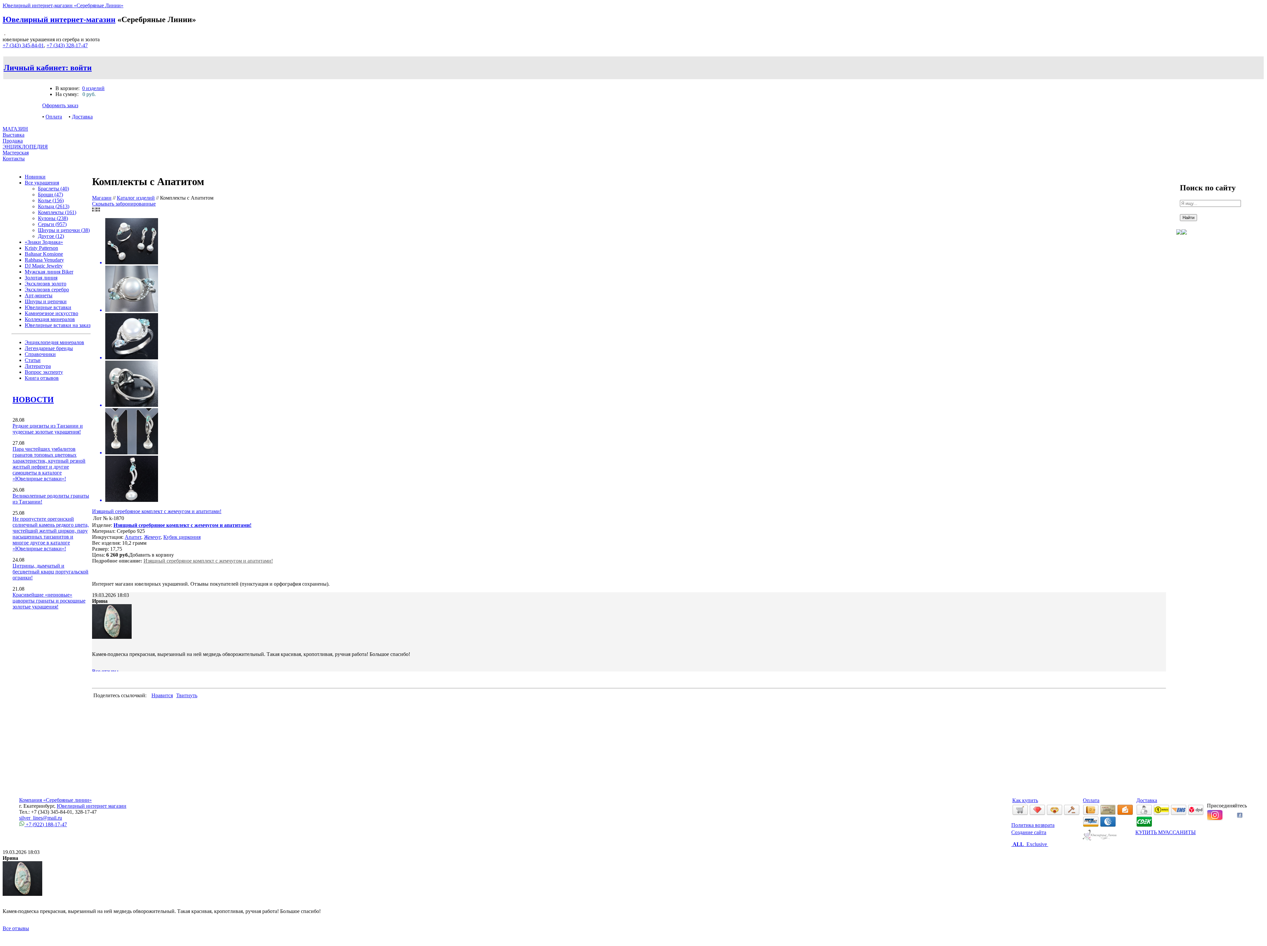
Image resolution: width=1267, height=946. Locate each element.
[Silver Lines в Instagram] (1215, 819)
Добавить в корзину (151, 555)
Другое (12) (51, 236)
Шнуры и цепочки (46, 301)
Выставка (13, 138)
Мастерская (16, 152)
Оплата (54, 116)
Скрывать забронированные (124, 204)
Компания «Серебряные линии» (55, 800)
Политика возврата (1033, 825)
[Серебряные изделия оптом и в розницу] (1100, 839)
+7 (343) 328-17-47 (67, 45)
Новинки (35, 176)
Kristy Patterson (41, 248)
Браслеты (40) (53, 188)
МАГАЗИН (15, 129)
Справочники (40, 354)
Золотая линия (41, 277)
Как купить (1025, 800)
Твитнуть (186, 695)
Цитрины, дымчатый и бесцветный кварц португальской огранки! (50, 571)
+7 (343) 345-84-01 (23, 45)
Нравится (162, 695)
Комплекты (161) (57, 212)
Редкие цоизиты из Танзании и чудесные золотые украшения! (48, 429)
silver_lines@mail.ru (40, 818)
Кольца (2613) (53, 206)
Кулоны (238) (53, 218)
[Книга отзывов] (1179, 239)
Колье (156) (51, 200)
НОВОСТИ (33, 399)
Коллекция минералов (50, 319)
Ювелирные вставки (48, 307)
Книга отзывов (42, 378)
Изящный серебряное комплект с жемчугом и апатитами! (156, 511)
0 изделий (93, 88)
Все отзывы (105, 671)
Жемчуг (152, 537)
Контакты (14, 158)
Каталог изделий (136, 198)
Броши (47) (50, 194)
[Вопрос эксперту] (1184, 239)
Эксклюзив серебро (47, 289)
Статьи (33, 360)
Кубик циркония (182, 537)
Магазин (102, 198)
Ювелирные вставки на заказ (57, 325)
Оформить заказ (60, 105)
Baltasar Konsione (44, 254)
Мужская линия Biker (49, 272)
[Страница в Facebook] (1240, 816)
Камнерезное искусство (51, 313)
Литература (38, 366)
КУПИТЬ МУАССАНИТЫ (1165, 832)
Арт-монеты (38, 295)
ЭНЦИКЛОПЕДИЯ (25, 146)
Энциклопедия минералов (54, 342)
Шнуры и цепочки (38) (64, 230)
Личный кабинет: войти (48, 67)
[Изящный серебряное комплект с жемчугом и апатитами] (629, 360)
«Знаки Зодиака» (44, 242)
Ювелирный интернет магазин (91, 806)
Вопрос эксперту (44, 372)
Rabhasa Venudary (44, 260)
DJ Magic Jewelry (44, 266)
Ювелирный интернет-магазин (59, 19)
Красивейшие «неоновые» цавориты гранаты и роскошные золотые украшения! (49, 600)
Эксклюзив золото (45, 283)
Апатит (133, 537)
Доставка (82, 116)
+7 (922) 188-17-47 (45, 824)
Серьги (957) (52, 224)
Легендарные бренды (49, 348)
